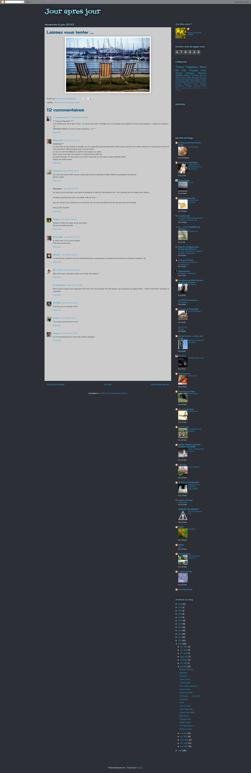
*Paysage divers (73, 102)
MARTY (181, 527)
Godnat (56, 318)
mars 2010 (184, 740)
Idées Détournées (186, 709)
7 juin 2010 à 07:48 (70, 189)
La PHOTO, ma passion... (188, 300)
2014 (180, 631)
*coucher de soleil (182, 80)
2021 (180, 607)
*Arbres (183, 78)
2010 (180, 644)
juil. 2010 (184, 663)
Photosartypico (184, 554)
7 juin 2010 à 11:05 (71, 237)
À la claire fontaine (185, 409)
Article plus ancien (160, 384)
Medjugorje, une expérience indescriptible (194, 487)
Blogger (139, 768)
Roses (195, 84)
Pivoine (199, 88)
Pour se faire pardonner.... (189, 686)
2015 (180, 627)
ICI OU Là (182, 356)
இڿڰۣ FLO (58, 270)
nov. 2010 (184, 650)
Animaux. (190, 73)
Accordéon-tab (184, 216)
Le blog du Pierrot (185, 260)
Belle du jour (184, 716)
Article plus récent (55, 384)
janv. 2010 (184, 746)
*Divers (178, 73)
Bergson (57, 333)
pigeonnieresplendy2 (186, 198)
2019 (180, 614)
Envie (182, 702)
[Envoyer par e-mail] (83, 99)
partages (178, 90)
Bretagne (195, 78)
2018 (180, 617)
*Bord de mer (60, 102)
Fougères (189, 86)
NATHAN (57, 303)
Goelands (182, 82)
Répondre (57, 132)
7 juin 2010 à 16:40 (72, 270)
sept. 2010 (184, 657)
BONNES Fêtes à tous (196, 358)
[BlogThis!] (85, 99)
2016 (180, 624)
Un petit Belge (59, 285)
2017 (180, 621)
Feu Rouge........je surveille (190, 696)
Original (181, 329)
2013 (180, 634)
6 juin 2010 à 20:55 (80, 117)
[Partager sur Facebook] (90, 99)
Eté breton (183, 676)
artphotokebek (184, 271)
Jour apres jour (72, 12)
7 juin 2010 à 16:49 (69, 303)
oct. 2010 (184, 653)
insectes (178, 84)
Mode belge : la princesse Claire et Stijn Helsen (195, 167)
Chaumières (179, 86)
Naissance (184, 673)
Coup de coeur (185, 719)
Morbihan (202, 78)
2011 (180, 640)
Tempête (203, 84)
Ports (204, 86)
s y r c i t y (182, 327)
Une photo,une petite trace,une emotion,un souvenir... (190, 281)
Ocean (204, 82)
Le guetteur (184, 699)
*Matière (179, 75)
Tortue (204, 88)
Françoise (57, 171)
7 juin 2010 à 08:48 (68, 219)
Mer (187, 82)
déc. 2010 (184, 647)
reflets (189, 78)
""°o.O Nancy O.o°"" (62, 117)
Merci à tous (192, 376)
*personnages (195, 80)
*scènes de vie (198, 75)
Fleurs (187, 75)
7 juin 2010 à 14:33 (69, 255)
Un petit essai (193, 231)
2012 (180, 637)
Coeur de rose (185, 679)
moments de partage (186, 391)
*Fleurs (179, 66)
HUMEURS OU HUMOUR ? (188, 509)
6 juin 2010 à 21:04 (71, 140)
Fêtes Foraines (180, 88)
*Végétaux (191, 66)
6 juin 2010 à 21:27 (71, 171)
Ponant (190, 182)
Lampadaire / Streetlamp (187, 273)
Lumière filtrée (185, 683)
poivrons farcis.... (194, 147)
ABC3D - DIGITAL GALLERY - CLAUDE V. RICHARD (190, 446)
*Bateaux (202, 73)
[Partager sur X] (88, 99)
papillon (193, 82)
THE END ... (192, 529)
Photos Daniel (184, 180)
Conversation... (193, 394)
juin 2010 (184, 667)
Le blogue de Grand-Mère (188, 309)
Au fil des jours (184, 374)
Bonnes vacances (186, 669)
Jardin (177, 78)
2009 (180, 751)
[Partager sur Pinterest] (93, 99)
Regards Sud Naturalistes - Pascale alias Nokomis (189, 248)
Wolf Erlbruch (193, 411)
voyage (198, 82)
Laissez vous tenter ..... (189, 712)
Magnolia (189, 88)
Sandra (56, 219)
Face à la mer (185, 706)
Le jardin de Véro (185, 572)
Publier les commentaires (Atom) (113, 393)
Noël (194, 88)
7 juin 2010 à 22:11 (68, 318)
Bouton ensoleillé (186, 693)
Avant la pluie (185, 689)
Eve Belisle (192, 284)
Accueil (107, 384)
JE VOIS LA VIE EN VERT (188, 483)
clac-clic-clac (183, 427)
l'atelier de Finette (185, 500)
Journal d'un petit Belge (188, 163)
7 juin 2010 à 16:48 (74, 285)
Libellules (197, 86)
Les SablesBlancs (186, 726)
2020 (180, 611)
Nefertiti (56, 255)
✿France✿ (58, 140)
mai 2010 (184, 733)
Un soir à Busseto (194, 311)
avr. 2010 (184, 736)
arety (180, 547)
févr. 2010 (184, 743)
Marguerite (187, 84)
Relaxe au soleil (186, 729)
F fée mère (182, 465)
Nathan (181, 545)
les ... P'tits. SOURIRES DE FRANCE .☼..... (189, 228)
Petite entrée (182, 502)
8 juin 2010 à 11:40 (69, 333)
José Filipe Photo (185, 589)
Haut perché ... (183, 302)
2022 (180, 604)
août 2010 (184, 660)
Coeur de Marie (193, 467)
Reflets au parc (185, 722)
